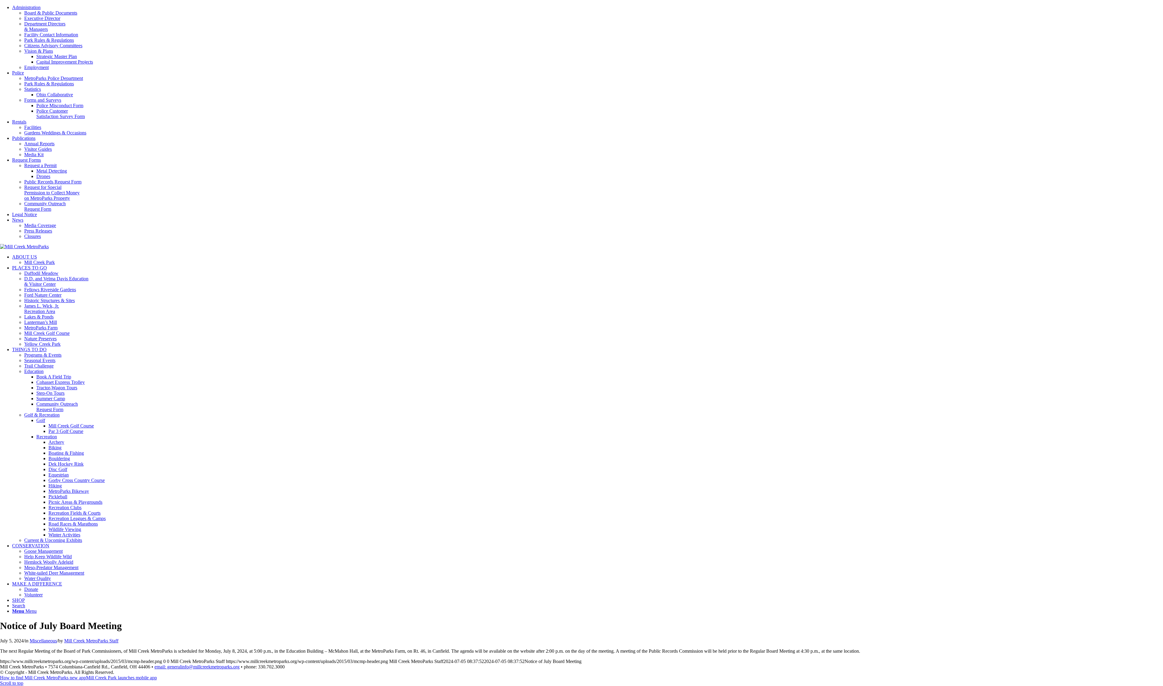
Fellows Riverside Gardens (50, 289)
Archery (56, 442)
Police (18, 72)
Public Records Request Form (52, 181)
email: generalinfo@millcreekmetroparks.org (197, 666)
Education (34, 371)
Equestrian (58, 474)
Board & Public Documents (50, 12)
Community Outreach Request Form (45, 206)
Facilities (32, 127)
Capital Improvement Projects (64, 61)
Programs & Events (42, 355)
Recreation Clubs (64, 507)
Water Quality (37, 578)
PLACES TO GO (29, 267)
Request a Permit (40, 165)
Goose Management (43, 551)
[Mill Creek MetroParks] (24, 246)
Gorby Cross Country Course (76, 480)
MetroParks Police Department (53, 78)
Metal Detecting (51, 170)
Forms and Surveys (42, 100)
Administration (26, 7)
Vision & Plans (38, 51)
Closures (32, 236)
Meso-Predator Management (51, 567)
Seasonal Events (39, 360)
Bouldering (59, 458)
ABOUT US (24, 256)
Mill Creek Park (39, 262)
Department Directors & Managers (44, 26)
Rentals (19, 121)
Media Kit (34, 154)
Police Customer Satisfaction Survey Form (60, 113)
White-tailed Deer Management (54, 573)
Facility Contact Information (51, 34)
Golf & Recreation (42, 414)
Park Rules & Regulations (49, 40)
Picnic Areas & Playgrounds (75, 502)
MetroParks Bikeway (68, 491)
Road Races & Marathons (73, 523)
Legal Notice (24, 214)
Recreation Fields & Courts (74, 513)
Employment (36, 67)
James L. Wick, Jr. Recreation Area (41, 308)
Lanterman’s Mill (40, 322)
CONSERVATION (30, 545)
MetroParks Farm (41, 327)
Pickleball (57, 496)
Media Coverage (40, 225)
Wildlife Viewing (64, 529)
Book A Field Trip (53, 376)
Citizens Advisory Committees (53, 45)
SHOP (18, 600)
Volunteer (33, 594)
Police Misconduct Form (59, 105)
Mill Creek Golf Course (47, 333)
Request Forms (26, 160)
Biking (54, 447)
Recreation (46, 436)
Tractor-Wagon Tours (56, 387)
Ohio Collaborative (54, 94)
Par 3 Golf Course (65, 431)
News (17, 220)
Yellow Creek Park (42, 344)
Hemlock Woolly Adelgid (48, 562)
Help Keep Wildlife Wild (48, 556)
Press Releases (38, 230)
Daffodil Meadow (41, 273)
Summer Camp (50, 398)
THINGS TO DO (29, 349)
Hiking (55, 485)
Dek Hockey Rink (66, 464)
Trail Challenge (39, 365)
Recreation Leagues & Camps (77, 518)
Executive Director (42, 18)
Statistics (32, 89)
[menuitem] (587, 37)
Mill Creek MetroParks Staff (91, 640)
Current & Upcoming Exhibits (53, 540)
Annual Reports (39, 143)
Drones (43, 176)
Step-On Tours (50, 393)
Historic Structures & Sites (49, 300)
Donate (31, 589)
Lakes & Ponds (39, 316)
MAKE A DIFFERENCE (37, 583)
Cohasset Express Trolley (60, 382)
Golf (40, 420)
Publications (23, 138)
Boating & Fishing (66, 453)
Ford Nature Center (42, 295)
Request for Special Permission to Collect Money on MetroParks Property (52, 193)
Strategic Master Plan (56, 56)
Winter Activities (64, 534)
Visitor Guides (38, 149)
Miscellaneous (43, 640)
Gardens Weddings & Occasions (55, 132)
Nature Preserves (40, 338)
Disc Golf (57, 469)
